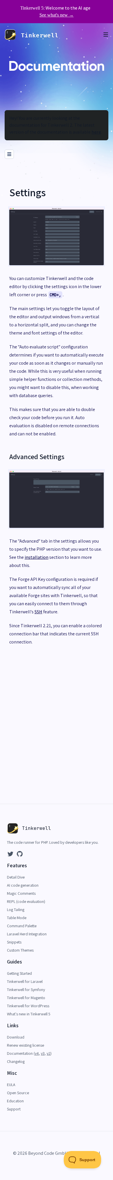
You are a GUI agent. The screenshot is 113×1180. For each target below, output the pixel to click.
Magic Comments (21, 893)
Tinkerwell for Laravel (25, 981)
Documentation (20, 1053)
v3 (43, 1053)
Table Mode (16, 917)
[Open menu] (108, 34)
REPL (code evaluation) (26, 901)
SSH (38, 612)
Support (14, 1109)
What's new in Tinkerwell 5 (28, 1014)
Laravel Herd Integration (27, 934)
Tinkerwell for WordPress (28, 1005)
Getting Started (19, 973)
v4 (37, 1053)
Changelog (16, 1061)
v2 (48, 1053)
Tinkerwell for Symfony (26, 989)
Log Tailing (15, 909)
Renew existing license (25, 1045)
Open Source (18, 1092)
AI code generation (23, 885)
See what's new (56, 14)
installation (36, 557)
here (96, 132)
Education (15, 1100)
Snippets (14, 942)
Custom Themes (20, 950)
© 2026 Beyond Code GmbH (40, 1153)
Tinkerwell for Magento (26, 997)
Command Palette (22, 925)
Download (15, 1037)
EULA (11, 1084)
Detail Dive (16, 877)
